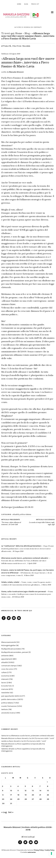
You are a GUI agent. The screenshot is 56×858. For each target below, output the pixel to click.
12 (25, 791)
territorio (4, 709)
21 (40, 795)
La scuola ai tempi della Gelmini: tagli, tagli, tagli (42, 522)
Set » (10, 812)
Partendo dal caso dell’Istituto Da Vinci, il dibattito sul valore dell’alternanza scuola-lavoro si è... (24, 560)
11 (18, 791)
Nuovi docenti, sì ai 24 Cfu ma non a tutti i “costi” (35, 738)
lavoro (3, 683)
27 (33, 799)
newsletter (5, 693)
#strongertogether (8, 645)
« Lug (4, 812)
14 (40, 791)
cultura (4, 672)
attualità (6, 46)
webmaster (32, 852)
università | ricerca (8, 713)
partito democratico (9, 699)
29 (48, 799)
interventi (4, 679)
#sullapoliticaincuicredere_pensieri (14, 652)
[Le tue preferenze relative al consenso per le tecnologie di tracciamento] (51, 853)
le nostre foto (6, 686)
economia (5, 676)
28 (40, 799)
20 (33, 795)
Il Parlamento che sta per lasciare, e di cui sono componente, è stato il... (27, 572)
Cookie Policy (49, 850)
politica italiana (21, 46)
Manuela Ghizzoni (16, 72)
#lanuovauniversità (8, 642)
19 (25, 795)
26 (26, 799)
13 (33, 791)
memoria (4, 689)
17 (11, 795)
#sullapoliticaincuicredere (11, 649)
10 (11, 791)
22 (48, 795)
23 (3, 799)
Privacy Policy (39, 850)
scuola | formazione (8, 706)
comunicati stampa (8, 666)
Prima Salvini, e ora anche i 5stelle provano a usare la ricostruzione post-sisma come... (27, 594)
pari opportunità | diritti (10, 696)
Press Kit (35, 4)
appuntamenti (6, 659)
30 (3, 803)
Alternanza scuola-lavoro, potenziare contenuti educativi (32, 736)
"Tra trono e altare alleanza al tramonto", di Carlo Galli (11, 522)
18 (18, 795)
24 (11, 799)
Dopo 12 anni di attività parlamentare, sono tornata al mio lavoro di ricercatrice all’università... (27, 548)
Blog (26, 4)
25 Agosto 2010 (15, 54)
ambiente (5, 656)
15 (48, 791)
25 (18, 799)
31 (11, 803)
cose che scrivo (7, 669)
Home (19, 4)
